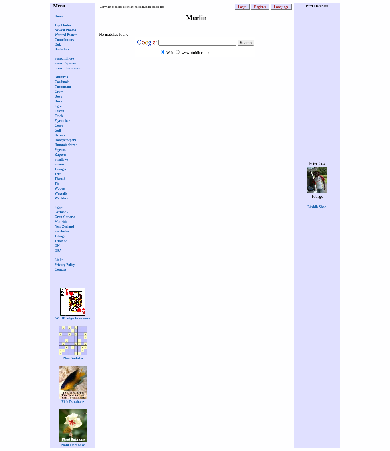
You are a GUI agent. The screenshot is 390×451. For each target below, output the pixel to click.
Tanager (61, 169)
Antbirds (61, 77)
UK (57, 246)
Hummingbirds (66, 145)
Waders (60, 189)
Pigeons (60, 150)
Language (281, 7)
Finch (59, 116)
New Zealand (64, 226)
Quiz (58, 44)
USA (58, 251)
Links (59, 260)
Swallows (61, 159)
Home (59, 16)
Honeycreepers (65, 140)
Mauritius (62, 222)
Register (260, 7)
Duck (59, 101)
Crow (59, 92)
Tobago (60, 236)
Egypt (59, 207)
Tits (57, 184)
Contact (60, 270)
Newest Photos (65, 30)
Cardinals (62, 82)
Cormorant (63, 87)
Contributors (64, 40)
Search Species (65, 63)
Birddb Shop (317, 207)
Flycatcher (62, 121)
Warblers (61, 198)
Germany (61, 212)
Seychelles (62, 231)
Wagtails (61, 193)
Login (242, 7)
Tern (58, 174)
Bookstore (62, 49)
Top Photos (63, 25)
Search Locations (67, 68)
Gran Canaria (65, 217)
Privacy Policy (65, 265)
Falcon (59, 111)
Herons (60, 135)
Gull (58, 130)
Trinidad (61, 241)
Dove (58, 96)
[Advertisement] (195, 68)
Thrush (60, 179)
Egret (59, 106)
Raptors (61, 155)
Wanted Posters (66, 35)
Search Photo (64, 58)
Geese (59, 126)
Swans (59, 164)
